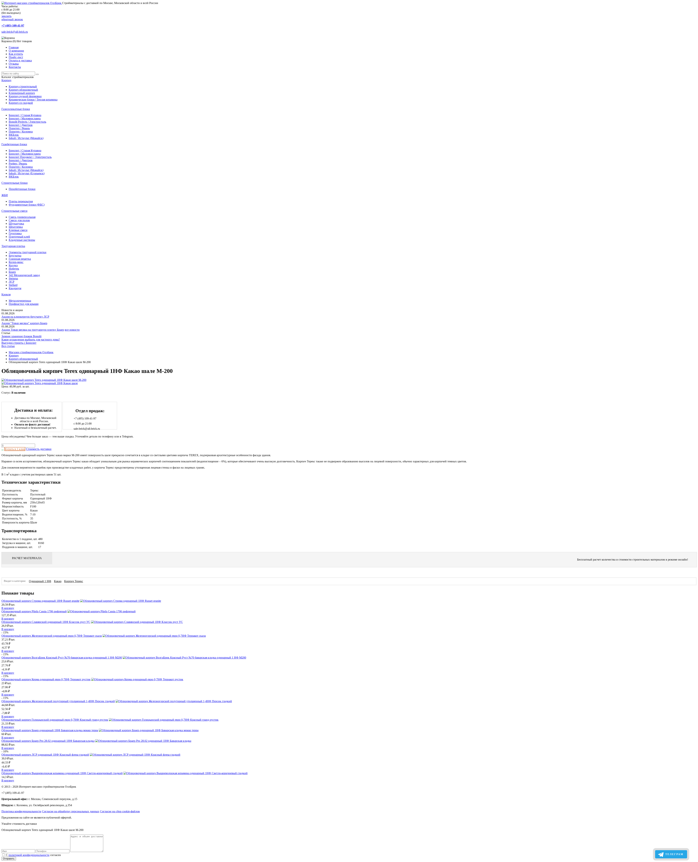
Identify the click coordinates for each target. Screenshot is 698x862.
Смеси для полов (19, 220)
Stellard (13, 285)
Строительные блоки (14, 182)
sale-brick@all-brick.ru (14, 31)
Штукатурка (16, 223)
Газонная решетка (20, 258)
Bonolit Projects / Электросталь (27, 121)
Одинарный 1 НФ (40, 581)
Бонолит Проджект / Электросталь (30, 157)
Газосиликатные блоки (15, 109)
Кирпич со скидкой (21, 102)
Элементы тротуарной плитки (27, 252)
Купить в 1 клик (15, 449)
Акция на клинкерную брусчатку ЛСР (25, 316)
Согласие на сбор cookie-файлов (120, 811)
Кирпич (6, 80)
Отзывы (14, 63)
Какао (57, 581)
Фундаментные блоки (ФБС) (27, 204)
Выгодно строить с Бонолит (18, 342)
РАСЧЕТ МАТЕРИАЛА (27, 558)
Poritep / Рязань (18, 163)
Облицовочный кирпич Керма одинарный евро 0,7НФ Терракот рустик (46, 679)
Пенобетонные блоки (22, 189)
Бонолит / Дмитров (21, 125)
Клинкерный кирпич (22, 93)
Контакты (15, 67)
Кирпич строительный (23, 86)
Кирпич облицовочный (23, 89)
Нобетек (14, 268)
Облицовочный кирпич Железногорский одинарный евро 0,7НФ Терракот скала (51, 635)
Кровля (6, 294)
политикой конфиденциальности (29, 855)
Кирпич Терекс (73, 581)
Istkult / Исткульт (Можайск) (26, 138)
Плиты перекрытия (21, 201)
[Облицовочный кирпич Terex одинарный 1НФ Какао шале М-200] (43, 379)
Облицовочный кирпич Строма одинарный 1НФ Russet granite (40, 600)
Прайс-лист (16, 57)
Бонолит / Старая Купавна (25, 115)
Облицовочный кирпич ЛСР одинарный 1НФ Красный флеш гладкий (45, 754)
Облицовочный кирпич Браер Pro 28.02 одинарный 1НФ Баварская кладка (48, 740)
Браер (12, 271)
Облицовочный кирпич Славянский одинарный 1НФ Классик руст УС (45, 621)
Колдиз (13, 265)
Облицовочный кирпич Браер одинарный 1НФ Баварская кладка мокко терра (49, 730)
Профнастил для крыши (24, 303)
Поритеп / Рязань (19, 128)
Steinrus (13, 278)
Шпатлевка (16, 226)
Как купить (16, 53)
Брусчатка (15, 255)
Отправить (9, 858)
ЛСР (11, 281)
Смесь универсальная (22, 217)
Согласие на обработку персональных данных (70, 811)
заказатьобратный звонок (12, 18)
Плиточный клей (19, 236)
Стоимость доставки (38, 449)
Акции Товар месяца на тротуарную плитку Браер (32, 329)
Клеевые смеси (18, 230)
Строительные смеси (14, 210)
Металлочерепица (20, 300)
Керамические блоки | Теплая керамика (33, 99)
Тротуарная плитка (13, 246)
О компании (16, 50)
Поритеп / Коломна (21, 131)
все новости (72, 329)
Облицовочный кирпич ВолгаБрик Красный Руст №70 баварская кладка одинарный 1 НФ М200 (61, 657)
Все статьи (8, 346)
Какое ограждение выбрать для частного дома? (30, 339)
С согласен (33, 855)
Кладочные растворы (22, 239)
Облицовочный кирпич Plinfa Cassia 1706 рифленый (34, 611)
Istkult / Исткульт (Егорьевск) (27, 173)
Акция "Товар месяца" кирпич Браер (24, 323)
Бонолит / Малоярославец (25, 118)
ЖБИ (4, 195)
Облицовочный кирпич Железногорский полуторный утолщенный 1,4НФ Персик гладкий (58, 701)
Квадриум (15, 288)
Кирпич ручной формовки (25, 96)
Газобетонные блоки (14, 144)
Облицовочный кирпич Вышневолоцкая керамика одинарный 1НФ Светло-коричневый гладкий (62, 773)
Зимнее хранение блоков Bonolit (21, 336)
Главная (14, 47)
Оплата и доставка (20, 60)
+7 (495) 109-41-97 (12, 25)
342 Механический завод (24, 275)
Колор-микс (16, 262)
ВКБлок (14, 134)
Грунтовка (15, 233)
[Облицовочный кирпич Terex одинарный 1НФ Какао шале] (39, 383)
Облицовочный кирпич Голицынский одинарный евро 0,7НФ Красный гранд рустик (54, 719)
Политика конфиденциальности (21, 811)
